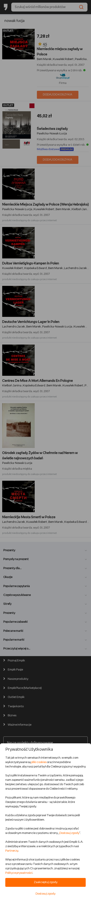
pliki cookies (39, 762)
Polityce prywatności (18, 873)
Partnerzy (11, 850)
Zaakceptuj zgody (45, 882)
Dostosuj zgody (69, 833)
